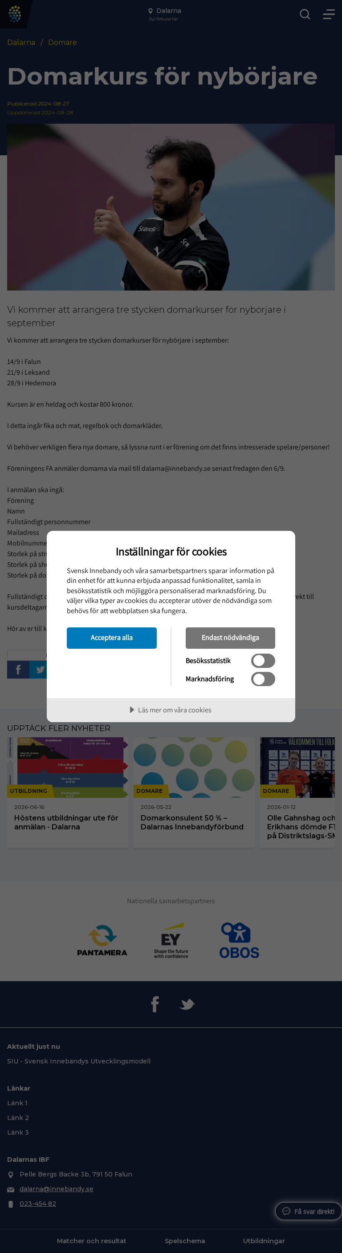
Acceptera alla (112, 637)
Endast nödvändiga (230, 637)
